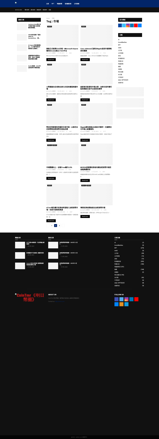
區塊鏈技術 (68, 3)
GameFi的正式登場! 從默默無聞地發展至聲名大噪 (35, 264)
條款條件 (45, 10)
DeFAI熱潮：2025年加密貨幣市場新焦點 (34, 66)
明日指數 (120, 72)
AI (118, 39)
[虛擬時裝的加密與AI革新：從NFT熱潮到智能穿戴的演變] (22, 58)
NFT (53, 3)
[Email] (116, 304)
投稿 (50, 10)
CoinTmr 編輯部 (52, 53)
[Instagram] (126, 299)
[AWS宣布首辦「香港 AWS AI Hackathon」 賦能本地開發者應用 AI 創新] (22, 37)
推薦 (119, 66)
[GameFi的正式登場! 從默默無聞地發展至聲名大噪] (20, 266)
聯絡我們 (39, 10)
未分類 (120, 74)
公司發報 (76, 3)
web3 (119, 47)
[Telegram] (126, 304)
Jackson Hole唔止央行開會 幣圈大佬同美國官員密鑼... (34, 26)
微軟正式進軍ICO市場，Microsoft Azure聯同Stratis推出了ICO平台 (62, 50)
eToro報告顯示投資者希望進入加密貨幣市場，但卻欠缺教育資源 (62, 209)
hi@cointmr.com (60, 301)
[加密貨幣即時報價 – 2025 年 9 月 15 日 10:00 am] (53, 266)
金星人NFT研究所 (123, 80)
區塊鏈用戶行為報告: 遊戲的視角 (35, 253)
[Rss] (121, 304)
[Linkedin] (131, 299)
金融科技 (120, 82)
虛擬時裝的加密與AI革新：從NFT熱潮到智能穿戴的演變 (34, 57)
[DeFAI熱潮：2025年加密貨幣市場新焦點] (22, 68)
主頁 (47, 3)
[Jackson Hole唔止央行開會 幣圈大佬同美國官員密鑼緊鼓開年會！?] (22, 27)
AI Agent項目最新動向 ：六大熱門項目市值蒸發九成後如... (34, 46)
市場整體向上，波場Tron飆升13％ (59, 167)
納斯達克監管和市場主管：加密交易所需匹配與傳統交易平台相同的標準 (96, 88)
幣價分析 (49, 145)
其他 (119, 55)
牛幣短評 (120, 77)
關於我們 (27, 10)
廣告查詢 (33, 10)
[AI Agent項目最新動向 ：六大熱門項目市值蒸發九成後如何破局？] (22, 47)
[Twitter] (121, 299)
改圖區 (120, 69)
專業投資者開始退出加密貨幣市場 (92, 208)
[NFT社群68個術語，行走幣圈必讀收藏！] (20, 245)
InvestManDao (122, 42)
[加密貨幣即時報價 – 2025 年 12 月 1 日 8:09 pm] (53, 255)
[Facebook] (116, 299)
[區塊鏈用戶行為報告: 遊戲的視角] (20, 255)
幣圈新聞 (59, 3)
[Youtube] (136, 299)
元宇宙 (120, 50)
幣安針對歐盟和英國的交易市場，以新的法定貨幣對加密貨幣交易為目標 (62, 128)
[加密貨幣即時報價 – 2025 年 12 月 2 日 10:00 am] (53, 245)
